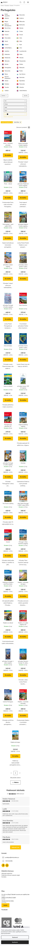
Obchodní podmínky (7, 873)
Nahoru (16, 782)
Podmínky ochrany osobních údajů (11, 875)
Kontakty (4, 877)
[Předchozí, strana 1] (15, 773)
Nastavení (15, 937)
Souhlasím (15, 942)
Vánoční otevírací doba (8, 901)
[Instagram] (7, 865)
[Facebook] (3, 865)
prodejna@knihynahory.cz (12, 857)
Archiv (5, 905)
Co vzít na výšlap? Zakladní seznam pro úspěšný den (15, 894)
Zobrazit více (15, 847)
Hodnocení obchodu (15, 790)
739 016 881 (9, 861)
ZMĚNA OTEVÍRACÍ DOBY (9, 897)
